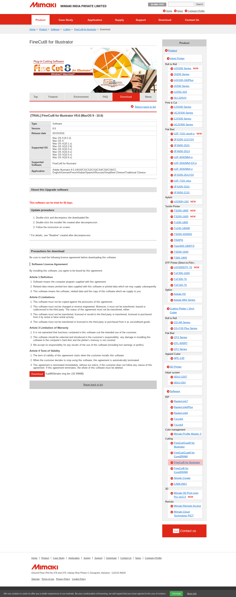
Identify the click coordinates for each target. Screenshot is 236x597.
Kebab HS (180, 294)
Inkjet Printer (177, 58)
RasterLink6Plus (183, 407)
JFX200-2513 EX (184, 174)
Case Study (66, 19)
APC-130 (179, 358)
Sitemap (35, 579)
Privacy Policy (63, 579)
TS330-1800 (184, 210)
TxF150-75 (180, 284)
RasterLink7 (181, 401)
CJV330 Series (182, 118)
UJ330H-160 (185, 201)
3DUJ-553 (180, 382)
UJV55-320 (180, 91)
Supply (119, 19)
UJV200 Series (186, 68)
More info (192, 593)
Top (36, 96)
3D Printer (176, 366)
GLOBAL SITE (157, 4)
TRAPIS (178, 240)
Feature (53, 96)
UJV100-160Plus (183, 80)
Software (55, 29)
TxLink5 (178, 418)
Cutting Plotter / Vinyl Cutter (182, 310)
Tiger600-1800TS (184, 245)
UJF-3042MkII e (183, 168)
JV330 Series (181, 86)
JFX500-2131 (182, 192)
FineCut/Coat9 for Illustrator (184, 444)
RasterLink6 (181, 413)
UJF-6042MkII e (183, 157)
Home (169, 11)
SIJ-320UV (180, 97)
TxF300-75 (180, 279)
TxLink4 (178, 424)
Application (95, 19)
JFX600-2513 (182, 151)
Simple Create (182, 478)
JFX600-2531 (182, 145)
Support (141, 19)
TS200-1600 (184, 216)
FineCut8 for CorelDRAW (181, 470)
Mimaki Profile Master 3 (187, 433)
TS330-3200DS (183, 234)
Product (41, 19)
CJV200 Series (182, 106)
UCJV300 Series (183, 124)
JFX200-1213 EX (184, 139)
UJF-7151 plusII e (188, 133)
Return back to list (145, 106)
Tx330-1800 (181, 222)
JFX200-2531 (182, 186)
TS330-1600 (181, 251)
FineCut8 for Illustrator (85, 29)
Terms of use (47, 579)
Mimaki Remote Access (187, 505)
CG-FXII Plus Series (185, 328)
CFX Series (180, 337)
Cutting (66, 29)
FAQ (105, 96)
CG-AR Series (182, 322)
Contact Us (192, 19)
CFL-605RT (181, 343)
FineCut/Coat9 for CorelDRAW (184, 454)
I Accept (176, 593)
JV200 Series (181, 74)
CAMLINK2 (180, 483)
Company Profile (196, 11)
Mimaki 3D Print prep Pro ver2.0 (186, 494)
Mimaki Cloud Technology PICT (184, 513)
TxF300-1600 (182, 273)
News (180, 11)
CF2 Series (180, 349)
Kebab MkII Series (184, 299)
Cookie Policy (79, 579)
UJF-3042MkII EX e (185, 163)
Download (165, 19)
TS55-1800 (180, 257)
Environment (81, 96)
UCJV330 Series (183, 112)
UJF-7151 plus (182, 180)
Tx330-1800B (182, 228)
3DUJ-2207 (180, 376)
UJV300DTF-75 (186, 267)
